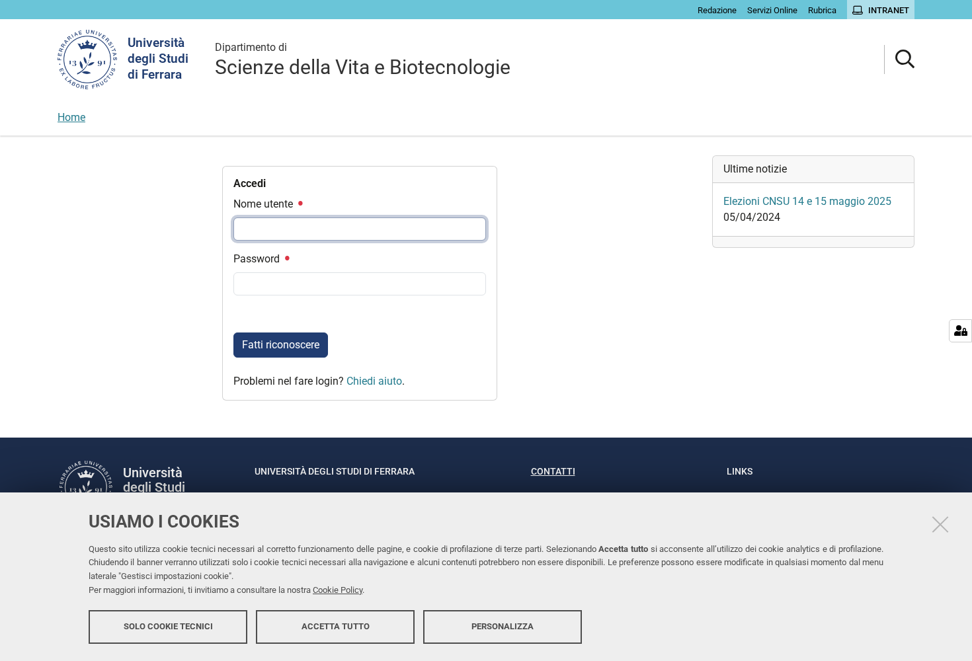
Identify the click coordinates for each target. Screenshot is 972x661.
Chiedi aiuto (374, 381)
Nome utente (264, 204)
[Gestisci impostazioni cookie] (960, 330)
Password (257, 259)
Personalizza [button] (502, 626)
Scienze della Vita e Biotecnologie (362, 60)
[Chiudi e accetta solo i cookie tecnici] (940, 524)
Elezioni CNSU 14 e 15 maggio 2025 (807, 201)
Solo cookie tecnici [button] (168, 626)
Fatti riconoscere (280, 344)
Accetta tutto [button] (336, 626)
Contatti (553, 471)
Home (71, 117)
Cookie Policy (337, 590)
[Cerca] (899, 60)
